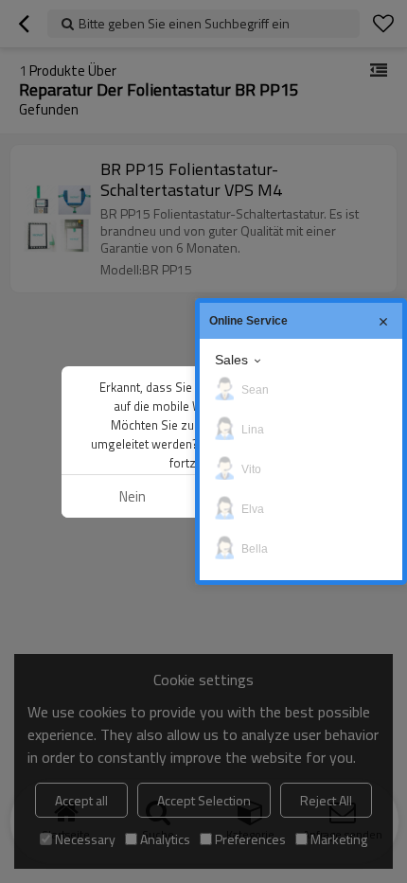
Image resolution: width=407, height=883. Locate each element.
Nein (132, 496)
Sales (231, 359)
